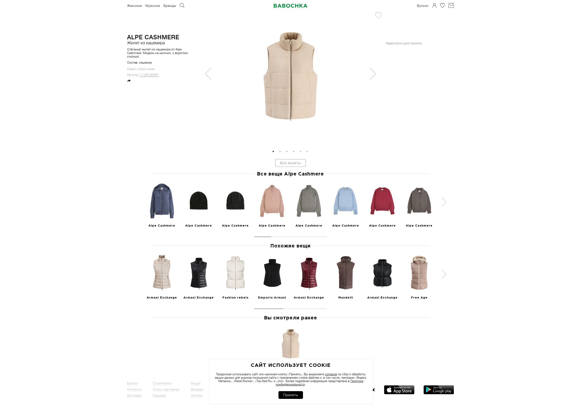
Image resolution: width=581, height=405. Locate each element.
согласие (331, 374)
